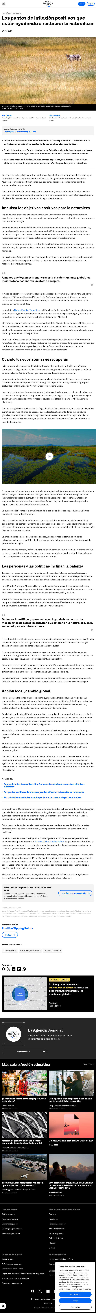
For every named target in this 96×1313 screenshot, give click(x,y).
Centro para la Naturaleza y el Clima (20, 132)
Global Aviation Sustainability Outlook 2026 (71, 1140)
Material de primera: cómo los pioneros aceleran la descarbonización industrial (22, 1142)
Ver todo (89, 1064)
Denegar (75, 1301)
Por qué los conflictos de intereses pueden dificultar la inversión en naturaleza (44, 792)
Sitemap (48, 1303)
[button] (49, 456)
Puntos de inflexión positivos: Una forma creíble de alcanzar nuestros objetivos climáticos (44, 785)
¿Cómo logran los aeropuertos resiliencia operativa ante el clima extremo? (22, 1184)
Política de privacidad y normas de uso (48, 1299)
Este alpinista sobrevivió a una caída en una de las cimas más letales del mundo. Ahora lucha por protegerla (71, 1185)
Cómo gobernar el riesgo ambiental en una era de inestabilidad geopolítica (70, 1100)
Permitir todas (75, 1294)
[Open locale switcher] (3, 1306)
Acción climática (12, 13)
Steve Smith (54, 115)
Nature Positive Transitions (27, 310)
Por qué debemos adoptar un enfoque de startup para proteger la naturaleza (42, 797)
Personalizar (75, 1307)
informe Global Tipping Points (49, 841)
